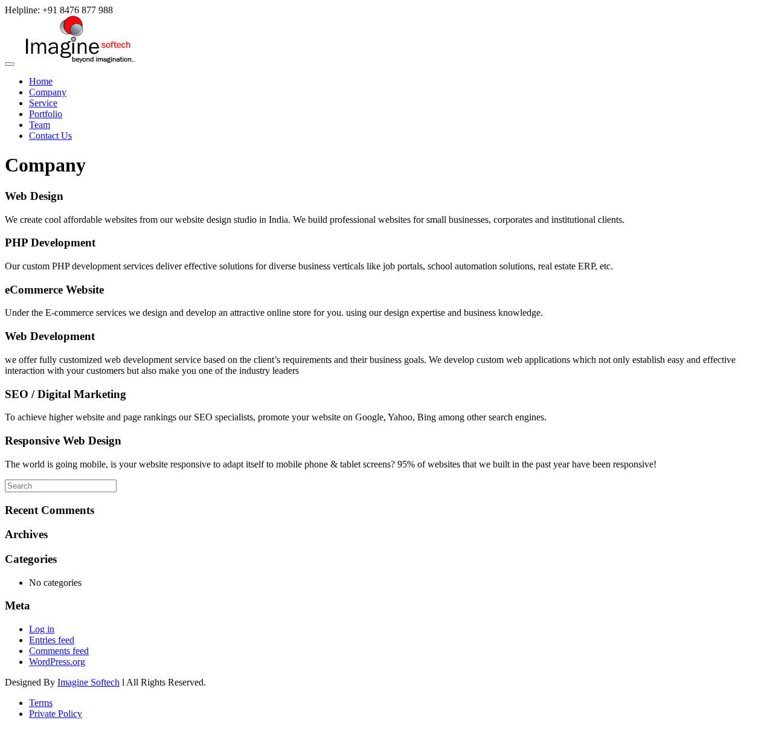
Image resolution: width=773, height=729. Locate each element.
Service (43, 103)
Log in (41, 629)
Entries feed (51, 640)
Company (47, 92)
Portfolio (45, 114)
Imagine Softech (88, 682)
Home (41, 81)
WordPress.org (57, 662)
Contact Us (50, 135)
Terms (41, 703)
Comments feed (59, 651)
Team (39, 125)
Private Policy (55, 713)
